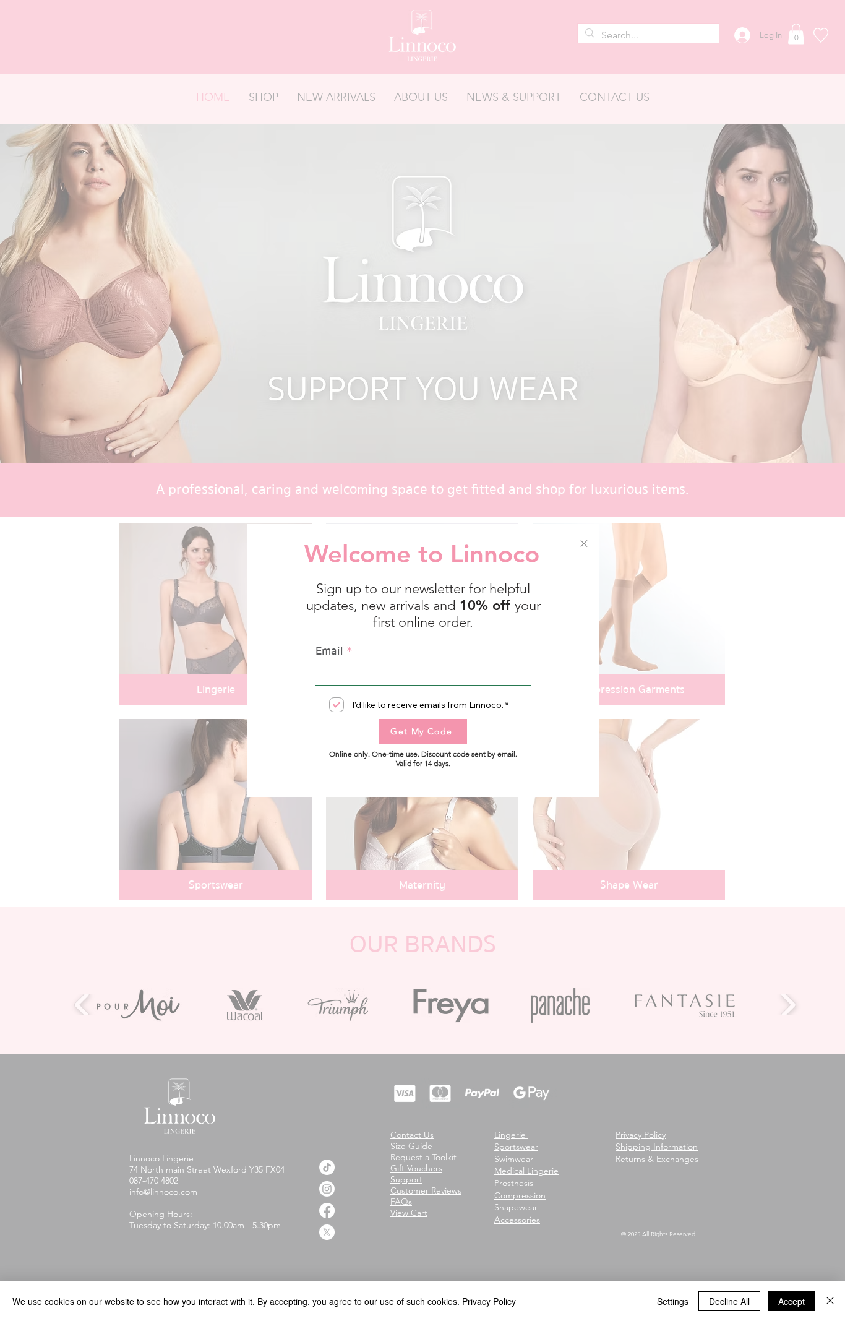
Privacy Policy (489, 1301)
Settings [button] (672, 1301)
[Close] (830, 1301)
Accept (791, 1301)
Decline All (729, 1301)
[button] (584, 543)
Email (329, 651)
